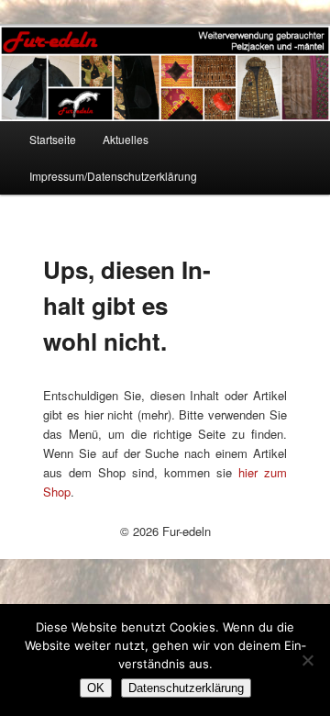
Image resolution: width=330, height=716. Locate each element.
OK (95, 688)
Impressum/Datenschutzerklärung (113, 176)
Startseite (52, 139)
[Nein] (307, 660)
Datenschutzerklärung (186, 688)
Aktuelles (125, 139)
